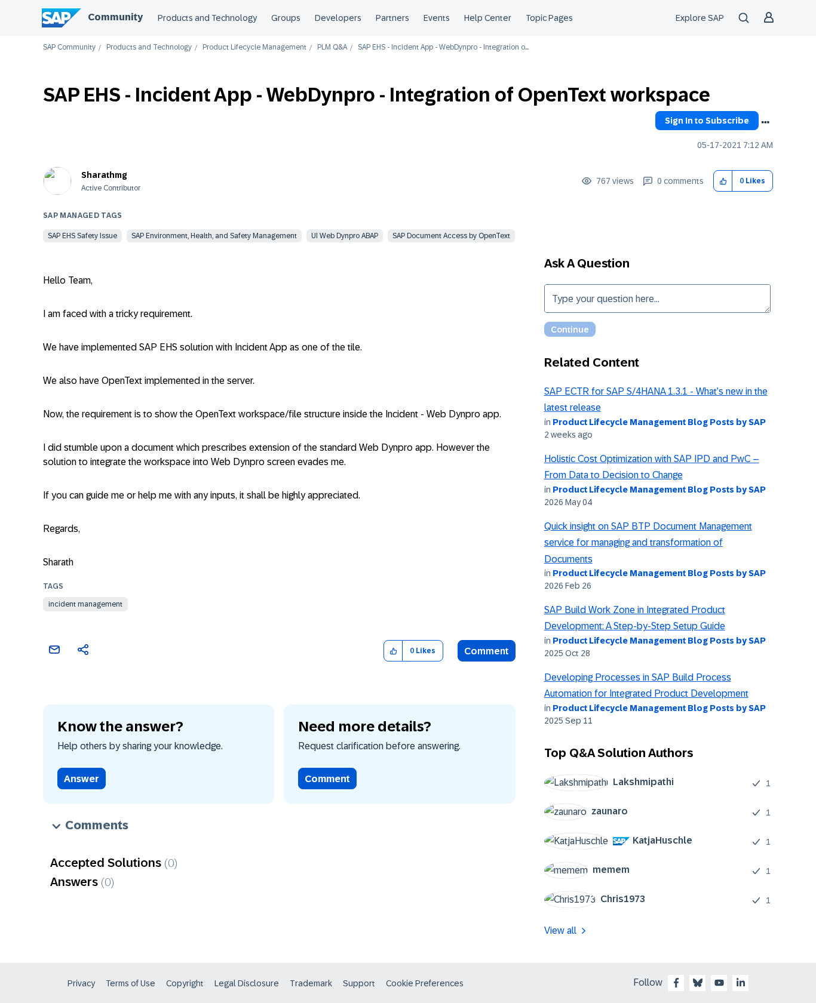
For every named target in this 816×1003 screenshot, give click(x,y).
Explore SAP (700, 18)
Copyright (185, 983)
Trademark (311, 983)
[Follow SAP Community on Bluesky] (698, 982)
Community (115, 17)
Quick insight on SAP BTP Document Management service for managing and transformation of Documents (648, 542)
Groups (285, 18)
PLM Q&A (332, 47)
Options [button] (765, 122)
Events (437, 18)
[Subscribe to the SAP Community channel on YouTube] (719, 982)
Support (359, 983)
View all (560, 930)
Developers (338, 18)
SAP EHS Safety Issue (82, 236)
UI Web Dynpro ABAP (344, 236)
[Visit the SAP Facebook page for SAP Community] (676, 982)
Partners (392, 18)
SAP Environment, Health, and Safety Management (214, 236)
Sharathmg (104, 175)
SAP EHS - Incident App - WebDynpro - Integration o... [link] (443, 47)
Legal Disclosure (246, 983)
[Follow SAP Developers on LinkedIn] (741, 982)
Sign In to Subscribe (707, 120)
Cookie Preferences (425, 983)
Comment (486, 651)
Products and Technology (207, 18)
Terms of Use (130, 983)
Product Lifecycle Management (254, 47)
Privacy (81, 983)
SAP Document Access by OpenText (451, 236)
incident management (85, 604)
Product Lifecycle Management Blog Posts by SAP (659, 422)
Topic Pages (549, 18)
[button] (723, 181)
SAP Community (69, 47)
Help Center (487, 18)
